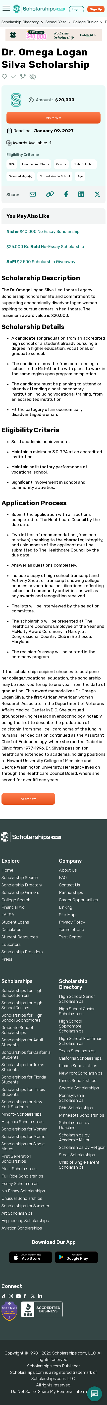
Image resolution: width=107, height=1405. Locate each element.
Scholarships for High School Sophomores (21, 1018)
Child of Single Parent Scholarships (79, 1165)
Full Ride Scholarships (22, 1176)
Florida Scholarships (78, 1065)
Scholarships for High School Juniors (21, 1005)
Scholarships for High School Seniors (21, 993)
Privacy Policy (72, 922)
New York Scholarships (81, 1073)
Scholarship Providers (22, 951)
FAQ (63, 877)
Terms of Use (71, 929)
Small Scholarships (77, 1154)
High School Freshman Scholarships (80, 1041)
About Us (68, 870)
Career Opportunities (78, 899)
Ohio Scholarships (76, 1107)
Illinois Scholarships (77, 1080)
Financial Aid (13, 907)
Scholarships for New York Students (21, 1104)
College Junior (85, 22)
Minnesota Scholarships (81, 1115)
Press (6, 959)
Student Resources (19, 936)
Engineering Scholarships (25, 1220)
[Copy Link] (50, 194)
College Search (15, 899)
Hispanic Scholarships (22, 1121)
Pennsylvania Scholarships (71, 1098)
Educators (11, 944)
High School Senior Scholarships (77, 999)
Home (7, 870)
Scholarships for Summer (25, 1205)
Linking (65, 907)
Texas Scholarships (77, 1050)
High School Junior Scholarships (77, 1011)
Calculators (12, 929)
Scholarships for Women (24, 1129)
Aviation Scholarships (21, 1228)
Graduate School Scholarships (17, 1030)
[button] (4, 76)
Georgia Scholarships (79, 1087)
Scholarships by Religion (82, 1147)
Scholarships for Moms (23, 1136)
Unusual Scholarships (21, 1198)
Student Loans (15, 922)
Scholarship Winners (20, 892)
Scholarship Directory (20, 22)
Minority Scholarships (21, 1114)
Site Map (67, 914)
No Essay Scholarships (23, 1190)
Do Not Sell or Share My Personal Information (53, 1391)
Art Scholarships (17, 1213)
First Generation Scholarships (16, 1159)
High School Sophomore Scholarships (71, 1026)
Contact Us (69, 884)
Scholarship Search (19, 877)
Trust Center (70, 936)
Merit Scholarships (19, 1168)
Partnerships (71, 892)
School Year (56, 22)
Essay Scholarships (20, 1183)
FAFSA (7, 914)
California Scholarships (80, 1058)
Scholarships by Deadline (74, 1125)
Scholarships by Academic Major (74, 1137)
